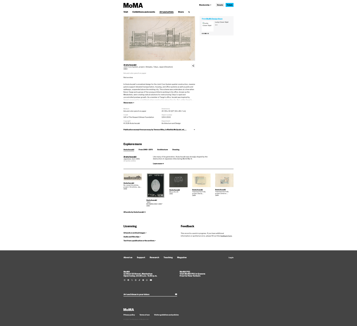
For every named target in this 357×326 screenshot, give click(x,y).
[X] (132, 280)
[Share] (193, 66)
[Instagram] (124, 280)
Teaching (168, 257)
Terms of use (144, 315)
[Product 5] (208, 33)
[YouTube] (150, 280)
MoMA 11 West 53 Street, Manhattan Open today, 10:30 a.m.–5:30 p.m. (140, 273)
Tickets (230, 5)
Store (181, 12)
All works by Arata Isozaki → (134, 212)
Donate (220, 5)
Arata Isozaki (129, 65)
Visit (125, 12)
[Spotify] (143, 280)
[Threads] (136, 280)
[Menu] (189, 12)
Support (141, 257)
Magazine (182, 257)
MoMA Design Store (214, 19)
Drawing (175, 150)
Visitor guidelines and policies (166, 315)
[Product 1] (202, 33)
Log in (231, 257)
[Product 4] (206, 33)
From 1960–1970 (146, 150)
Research (154, 257)
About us (127, 257)
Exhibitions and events (143, 12)
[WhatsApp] (147, 280)
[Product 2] (203, 33)
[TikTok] (139, 280)
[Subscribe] (176, 294)
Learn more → (158, 163)
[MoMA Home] (133, 5)
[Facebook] (128, 280)
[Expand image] (159, 38)
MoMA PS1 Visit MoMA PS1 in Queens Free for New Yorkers (192, 273)
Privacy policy (129, 315)
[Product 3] (205, 33)
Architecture (162, 150)
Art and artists (166, 12)
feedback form (226, 236)
